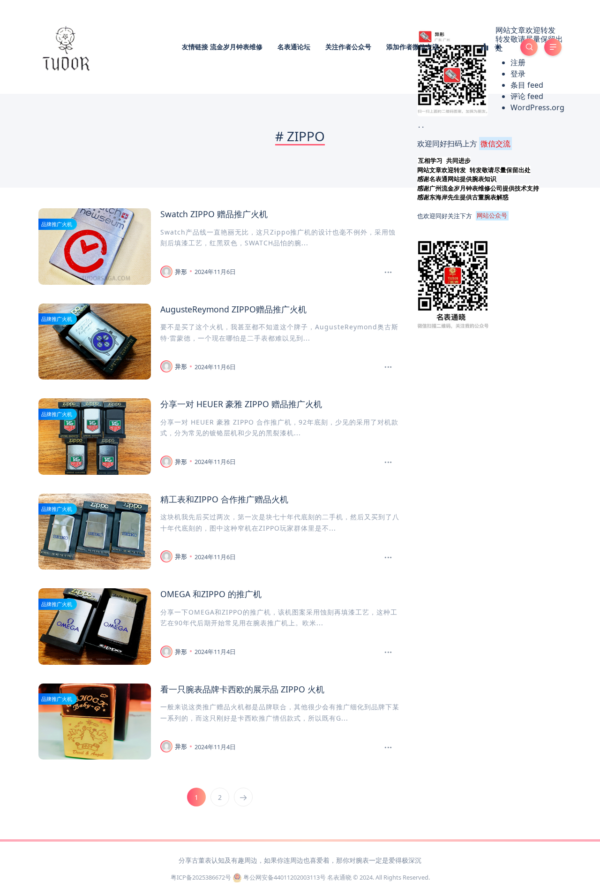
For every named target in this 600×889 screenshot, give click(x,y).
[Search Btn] (529, 47)
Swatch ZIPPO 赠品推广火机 (214, 214)
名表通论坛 (294, 46)
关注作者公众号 (348, 46)
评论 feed (526, 96)
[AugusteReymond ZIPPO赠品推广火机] (388, 367)
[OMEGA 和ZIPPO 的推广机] (388, 652)
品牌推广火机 (56, 224)
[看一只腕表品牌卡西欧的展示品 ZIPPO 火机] (388, 748)
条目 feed (526, 85)
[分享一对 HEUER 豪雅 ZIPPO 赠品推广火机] (388, 462)
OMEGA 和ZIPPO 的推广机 (211, 594)
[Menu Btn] (553, 47)
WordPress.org (537, 107)
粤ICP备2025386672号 (201, 877)
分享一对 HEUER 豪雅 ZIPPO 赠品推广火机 (241, 404)
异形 (181, 271)
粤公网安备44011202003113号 (284, 877)
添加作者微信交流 (412, 46)
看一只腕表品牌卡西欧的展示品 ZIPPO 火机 (242, 689)
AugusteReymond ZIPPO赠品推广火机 (233, 309)
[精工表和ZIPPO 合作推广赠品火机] (388, 558)
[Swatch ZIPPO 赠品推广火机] (388, 272)
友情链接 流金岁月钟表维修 (222, 46)
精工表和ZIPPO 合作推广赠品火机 (224, 499)
